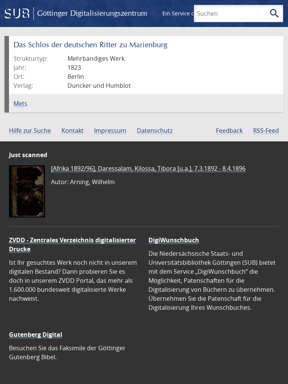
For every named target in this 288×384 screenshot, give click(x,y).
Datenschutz (154, 130)
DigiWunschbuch (173, 240)
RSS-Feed (266, 130)
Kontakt (73, 130)
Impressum (110, 130)
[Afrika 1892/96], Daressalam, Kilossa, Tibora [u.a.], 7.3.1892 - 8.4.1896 (148, 168)
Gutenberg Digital (35, 334)
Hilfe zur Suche (30, 130)
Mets (20, 103)
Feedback (229, 130)
